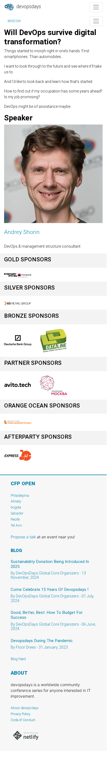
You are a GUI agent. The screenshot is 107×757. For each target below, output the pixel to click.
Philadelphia (20, 495)
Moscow (14, 21)
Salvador (17, 513)
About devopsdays (25, 708)
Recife (15, 519)
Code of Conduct (23, 720)
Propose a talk (23, 536)
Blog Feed (18, 659)
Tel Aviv (16, 525)
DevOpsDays (28, 6)
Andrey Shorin (22, 232)
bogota (16, 507)
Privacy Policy (20, 714)
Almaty (16, 501)
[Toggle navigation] (96, 7)
